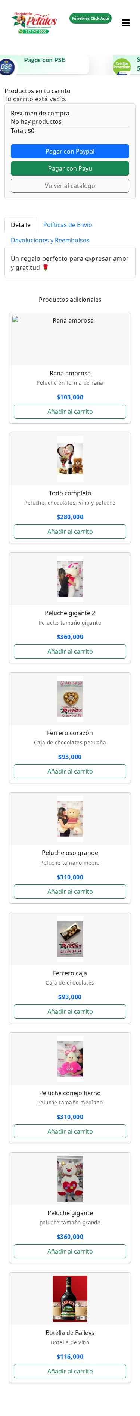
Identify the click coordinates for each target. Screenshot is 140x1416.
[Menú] (126, 18)
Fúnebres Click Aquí (90, 18)
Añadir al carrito (70, 412)
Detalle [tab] (21, 225)
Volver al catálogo (70, 186)
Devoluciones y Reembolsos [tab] (50, 240)
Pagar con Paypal (70, 151)
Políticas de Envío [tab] (67, 225)
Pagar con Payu (70, 168)
